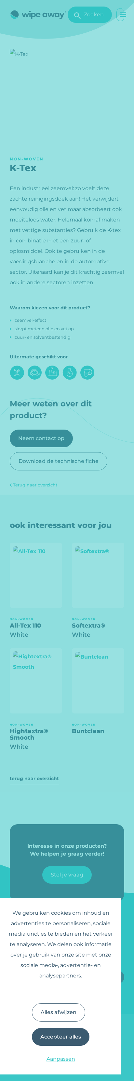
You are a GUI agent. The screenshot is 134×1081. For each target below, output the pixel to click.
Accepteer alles (60, 1037)
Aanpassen (61, 1059)
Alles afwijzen (58, 1012)
